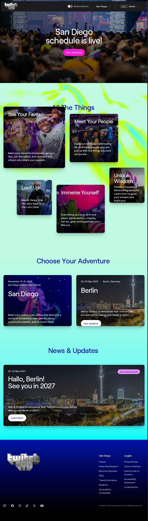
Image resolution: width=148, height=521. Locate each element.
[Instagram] (19, 505)
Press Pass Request (108, 466)
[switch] (78, 6)
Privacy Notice (131, 461)
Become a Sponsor (108, 471)
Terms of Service (132, 466)
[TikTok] (27, 505)
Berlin (128, 6)
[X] (34, 505)
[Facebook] (12, 505)
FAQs (101, 475)
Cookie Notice (131, 487)
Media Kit (103, 485)
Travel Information (108, 480)
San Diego (101, 6)
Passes (102, 461)
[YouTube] (42, 505)
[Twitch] (4, 505)
